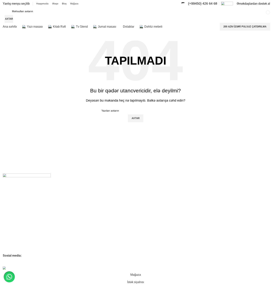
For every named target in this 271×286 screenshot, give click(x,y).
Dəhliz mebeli (10, 249)
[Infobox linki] (199, 3)
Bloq (5, 205)
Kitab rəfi (8, 218)
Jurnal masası (11, 237)
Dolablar (8, 243)
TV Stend (8, 231)
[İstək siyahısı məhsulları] (215, 15)
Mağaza (7, 212)
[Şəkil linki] (27, 177)
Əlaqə (6, 199)
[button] (9, 276)
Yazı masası (10, 224)
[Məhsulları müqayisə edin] (203, 15)
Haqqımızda (10, 193)
